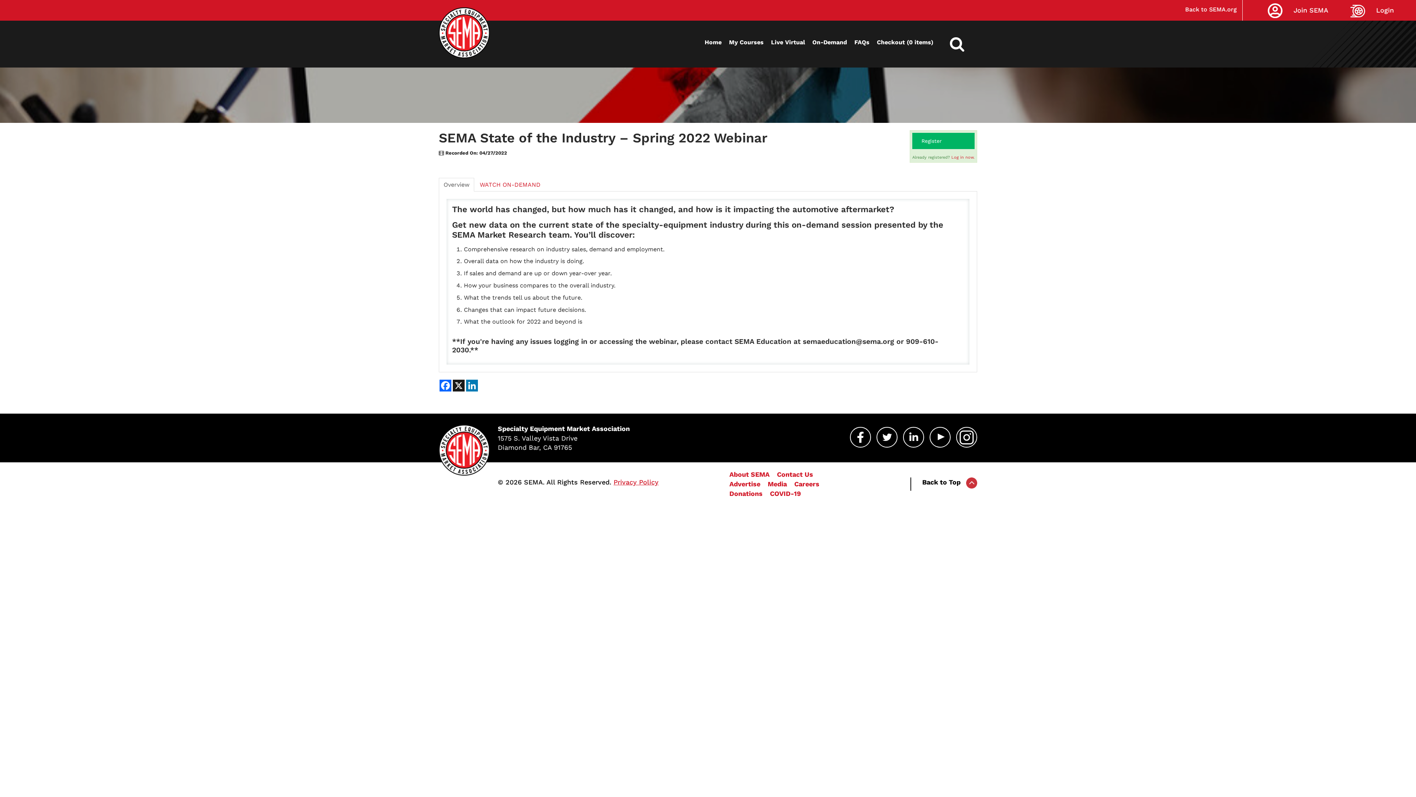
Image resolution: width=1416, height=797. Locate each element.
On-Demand (829, 42)
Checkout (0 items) (905, 42)
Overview (456, 184)
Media (777, 484)
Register (932, 141)
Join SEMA (1311, 10)
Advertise (744, 484)
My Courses (746, 42)
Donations (746, 493)
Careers (806, 484)
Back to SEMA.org (1211, 9)
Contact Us (795, 474)
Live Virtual (788, 42)
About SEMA (749, 474)
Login (1385, 10)
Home (713, 42)
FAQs (862, 42)
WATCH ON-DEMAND (510, 184)
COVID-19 (785, 493)
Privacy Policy (636, 482)
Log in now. (963, 157)
